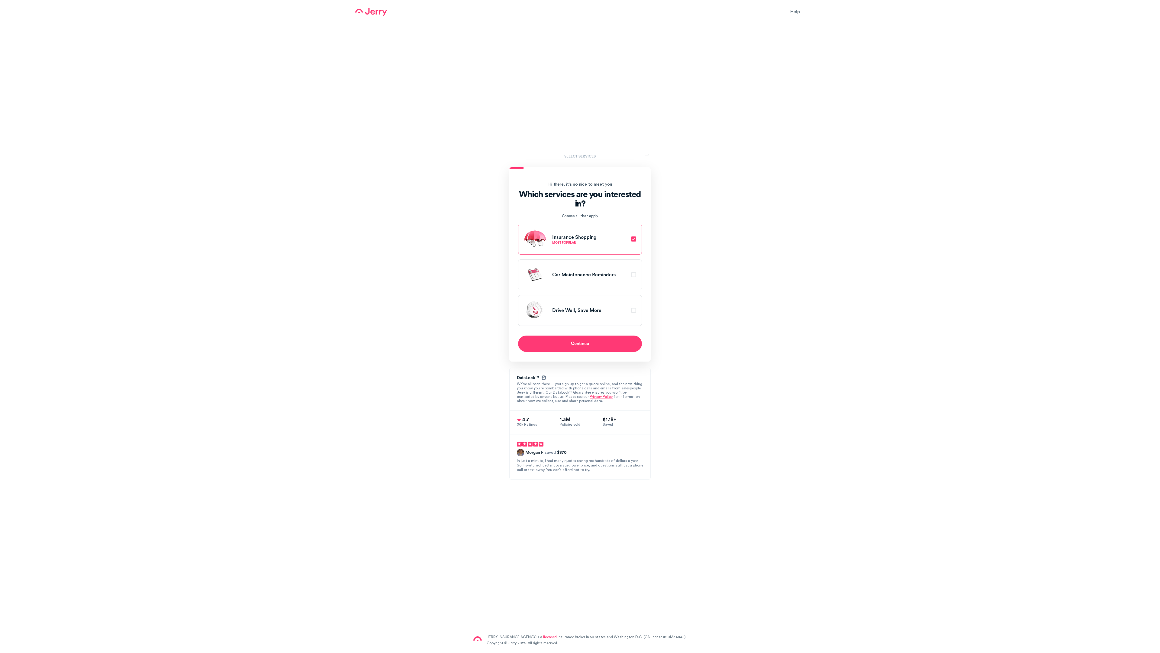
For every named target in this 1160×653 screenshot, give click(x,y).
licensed (550, 637)
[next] (647, 155)
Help (795, 12)
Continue (580, 343)
